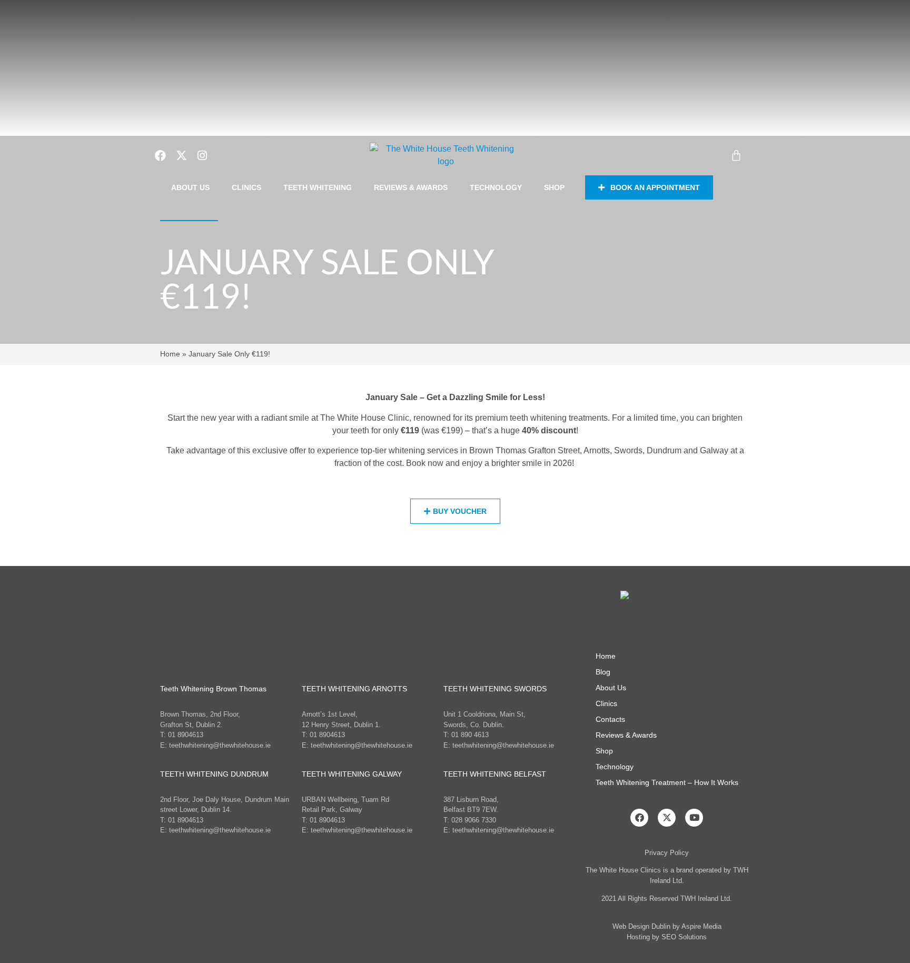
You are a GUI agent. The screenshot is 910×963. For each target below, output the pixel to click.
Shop (554, 187)
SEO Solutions (684, 937)
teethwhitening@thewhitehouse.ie (220, 745)
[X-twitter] (667, 818)
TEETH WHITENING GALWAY (352, 774)
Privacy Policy (667, 853)
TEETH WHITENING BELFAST (494, 774)
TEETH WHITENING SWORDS (495, 688)
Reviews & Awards (411, 187)
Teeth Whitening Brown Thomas (213, 688)
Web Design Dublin (641, 926)
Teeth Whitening (317, 187)
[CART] (736, 155)
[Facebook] (639, 818)
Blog (603, 672)
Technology (496, 187)
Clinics (246, 187)
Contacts (610, 719)
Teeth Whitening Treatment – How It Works (667, 782)
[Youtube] (694, 818)
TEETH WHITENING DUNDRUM (214, 774)
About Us (190, 187)
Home (170, 354)
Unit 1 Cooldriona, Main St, (484, 714)
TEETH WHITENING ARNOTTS (354, 688)
